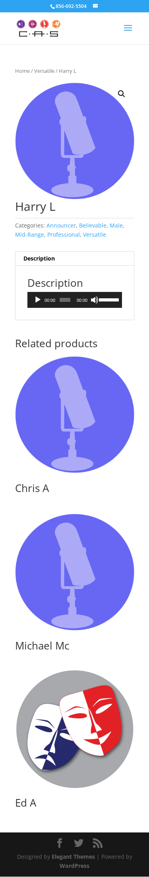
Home (22, 70)
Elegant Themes (73, 856)
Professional (63, 234)
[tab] (75, 259)
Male (116, 225)
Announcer (61, 225)
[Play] (38, 300)
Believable (92, 225)
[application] (74, 300)
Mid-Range (29, 234)
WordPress (74, 865)
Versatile (44, 70)
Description (39, 258)
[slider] (108, 299)
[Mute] (95, 300)
